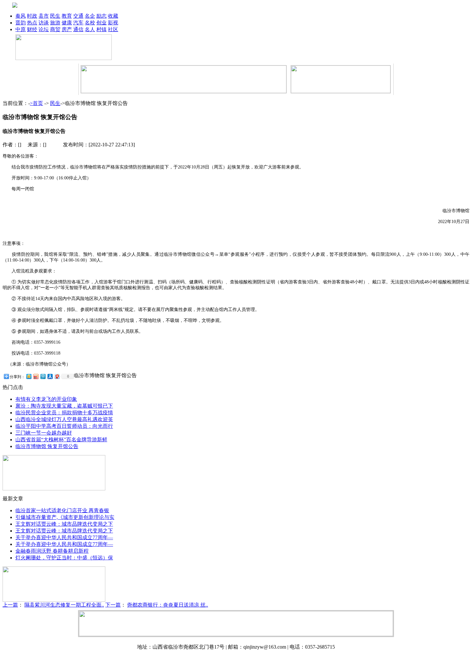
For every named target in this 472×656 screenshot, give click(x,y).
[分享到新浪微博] (35, 376)
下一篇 (113, 605)
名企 (90, 16)
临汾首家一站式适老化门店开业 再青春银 (62, 510)
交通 (78, 16)
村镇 (101, 29)
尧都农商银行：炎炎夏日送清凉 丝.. (167, 605)
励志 (101, 16)
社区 (113, 29)
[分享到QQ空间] (28, 376)
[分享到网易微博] (56, 376)
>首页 (36, 103)
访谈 (44, 22)
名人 (90, 29)
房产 (67, 29)
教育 (67, 16)
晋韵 (20, 22)
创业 (101, 22)
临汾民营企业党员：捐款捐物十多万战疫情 (64, 412)
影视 (113, 22)
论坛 (44, 29)
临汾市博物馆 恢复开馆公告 (46, 446)
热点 (32, 22)
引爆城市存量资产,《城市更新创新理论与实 (64, 517)
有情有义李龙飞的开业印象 (46, 399)
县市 (44, 16)
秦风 (20, 16)
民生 (55, 16)
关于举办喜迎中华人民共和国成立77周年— (64, 537)
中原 (20, 29)
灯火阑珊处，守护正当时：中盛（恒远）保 (64, 557)
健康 (67, 22)
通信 (78, 29)
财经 (32, 29)
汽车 (78, 22)
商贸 (55, 29)
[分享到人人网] (49, 376)
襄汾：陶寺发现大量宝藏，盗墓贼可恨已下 (64, 406)
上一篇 (10, 605)
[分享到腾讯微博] (42, 376)
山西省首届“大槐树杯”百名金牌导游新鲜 (61, 439)
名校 (90, 22)
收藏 (113, 16)
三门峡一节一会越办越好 (43, 433)
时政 (32, 16)
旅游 (55, 22)
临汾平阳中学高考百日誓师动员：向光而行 (64, 426)
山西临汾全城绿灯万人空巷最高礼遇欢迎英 (64, 419)
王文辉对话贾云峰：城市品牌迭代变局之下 (64, 524)
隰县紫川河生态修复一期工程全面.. (64, 605)
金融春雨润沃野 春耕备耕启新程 (52, 551)
